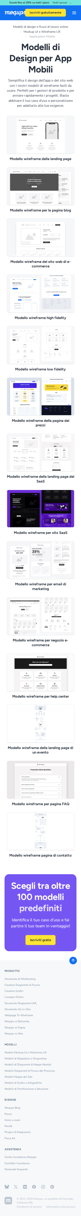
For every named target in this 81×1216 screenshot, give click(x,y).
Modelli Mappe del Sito (18, 1077)
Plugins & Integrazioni (18, 1132)
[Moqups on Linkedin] (25, 1187)
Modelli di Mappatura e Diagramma (26, 1058)
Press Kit (10, 1138)
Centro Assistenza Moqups (21, 1157)
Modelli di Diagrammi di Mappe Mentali (28, 1064)
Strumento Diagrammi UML (21, 1003)
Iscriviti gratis (40, 940)
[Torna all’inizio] (73, 960)
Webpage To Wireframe (19, 1015)
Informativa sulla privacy (60, 1206)
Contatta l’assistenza (17, 1163)
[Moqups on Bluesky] (7, 1187)
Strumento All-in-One (18, 1009)
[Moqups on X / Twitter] (16, 1187)
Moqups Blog (12, 1108)
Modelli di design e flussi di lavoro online (40, 27)
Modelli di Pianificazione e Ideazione (26, 1089)
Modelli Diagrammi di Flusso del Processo (30, 1071)
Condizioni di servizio (29, 1206)
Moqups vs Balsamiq (17, 1021)
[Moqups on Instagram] (43, 1187)
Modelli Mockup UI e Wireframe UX (26, 1052)
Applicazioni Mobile (42, 36)
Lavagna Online (14, 997)
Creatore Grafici (14, 991)
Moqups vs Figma (15, 1027)
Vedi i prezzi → (62, 2)
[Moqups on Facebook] (34, 1187)
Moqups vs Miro (14, 1033)
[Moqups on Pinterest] (52, 1187)
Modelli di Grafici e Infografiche (23, 1083)
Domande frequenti (16, 1169)
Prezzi (8, 1114)
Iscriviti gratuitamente (45, 12)
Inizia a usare (12, 1120)
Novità (8, 1126)
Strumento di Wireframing (20, 979)
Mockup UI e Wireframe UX (42, 32)
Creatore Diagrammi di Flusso (22, 985)
